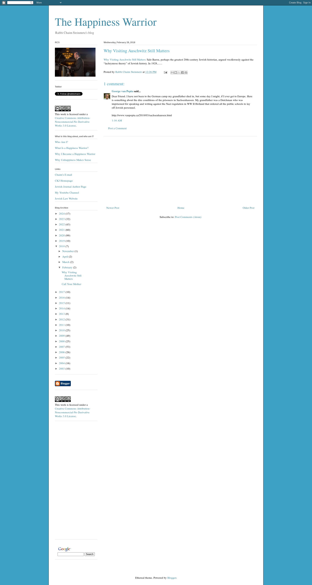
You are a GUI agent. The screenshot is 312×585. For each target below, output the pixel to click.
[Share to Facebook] (182, 72)
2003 (62, 368)
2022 (62, 224)
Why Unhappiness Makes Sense (73, 160)
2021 (62, 230)
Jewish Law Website (66, 198)
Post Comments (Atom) (188, 217)
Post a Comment (117, 128)
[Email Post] (165, 72)
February (67, 267)
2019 (62, 241)
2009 (62, 335)
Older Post (248, 207)
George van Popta (122, 91)
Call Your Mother (71, 284)
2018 (62, 246)
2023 (62, 219)
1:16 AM (117, 120)
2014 (62, 308)
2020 (62, 235)
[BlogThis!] (175, 72)
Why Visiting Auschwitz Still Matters (124, 59)
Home (180, 207)
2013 (62, 314)
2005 (62, 357)
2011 (62, 325)
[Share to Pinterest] (186, 72)
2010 (62, 330)
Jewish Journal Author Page (70, 186)
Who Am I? (61, 142)
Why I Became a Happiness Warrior (75, 154)
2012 (62, 319)
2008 (62, 341)
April (65, 256)
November (68, 251)
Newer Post (112, 207)
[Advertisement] (180, 169)
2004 (62, 363)
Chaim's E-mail (63, 174)
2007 (62, 346)
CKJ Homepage (64, 180)
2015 (62, 303)
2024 (62, 213)
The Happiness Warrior (106, 21)
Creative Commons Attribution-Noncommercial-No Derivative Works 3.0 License (72, 121)
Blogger (171, 577)
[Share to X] (179, 72)
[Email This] (172, 72)
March (66, 262)
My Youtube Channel (67, 192)
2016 (62, 297)
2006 (62, 352)
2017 (62, 292)
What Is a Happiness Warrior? (71, 148)
